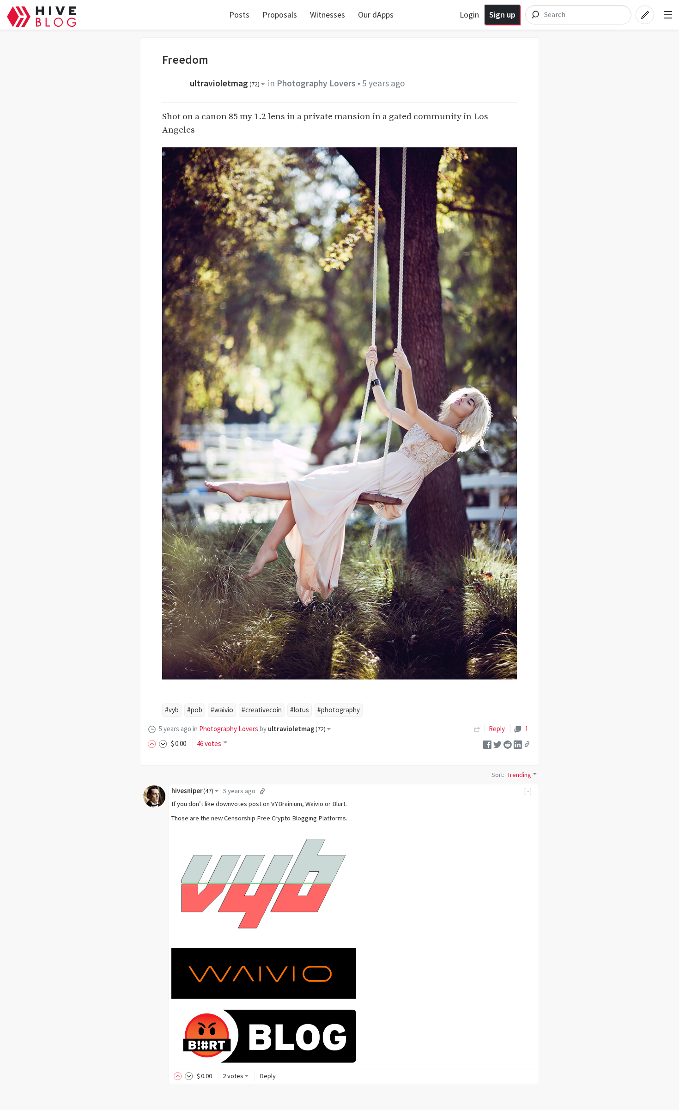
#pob (194, 709)
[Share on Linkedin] (518, 743)
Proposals (279, 14)
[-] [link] (528, 791)
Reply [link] (497, 728)
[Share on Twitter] (497, 743)
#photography (338, 709)
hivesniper (192, 791)
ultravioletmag (225, 83)
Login (469, 14)
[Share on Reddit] (507, 743)
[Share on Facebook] (487, 743)
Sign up (502, 14)
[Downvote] (163, 743)
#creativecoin (262, 709)
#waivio (222, 709)
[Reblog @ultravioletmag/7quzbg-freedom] (477, 728)
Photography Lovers (316, 83)
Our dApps (376, 14)
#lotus (299, 709)
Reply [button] (268, 1076)
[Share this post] (527, 744)
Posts (239, 14)
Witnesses (327, 14)
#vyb (172, 709)
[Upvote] (153, 743)
